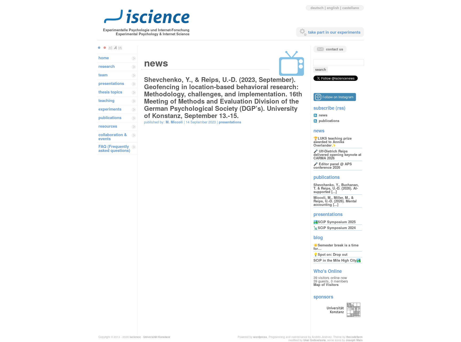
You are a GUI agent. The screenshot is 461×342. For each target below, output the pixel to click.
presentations (111, 83)
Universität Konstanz (156, 337)
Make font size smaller (110, 48)
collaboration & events (112, 136)
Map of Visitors (326, 284)
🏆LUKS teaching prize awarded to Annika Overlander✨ (332, 142)
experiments (109, 109)
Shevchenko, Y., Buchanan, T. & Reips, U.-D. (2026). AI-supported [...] (336, 188)
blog (318, 237)
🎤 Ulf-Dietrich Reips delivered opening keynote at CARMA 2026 (337, 154)
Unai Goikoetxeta (314, 340)
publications (109, 117)
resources (107, 126)
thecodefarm (354, 337)
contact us (334, 49)
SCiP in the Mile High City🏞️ (337, 260)
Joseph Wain (354, 340)
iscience (135, 337)
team (103, 75)
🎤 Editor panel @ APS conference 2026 (332, 165)
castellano (350, 8)
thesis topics (110, 92)
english (333, 8)
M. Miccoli (174, 121)
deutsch (317, 8)
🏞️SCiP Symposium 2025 (334, 221)
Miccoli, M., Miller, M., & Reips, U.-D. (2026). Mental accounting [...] (335, 201)
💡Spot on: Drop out (330, 254)
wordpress (260, 337)
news (323, 114)
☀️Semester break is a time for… (336, 246)
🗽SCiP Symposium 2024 (334, 227)
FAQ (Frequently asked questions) (114, 148)
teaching (106, 100)
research (106, 66)
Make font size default (115, 48)
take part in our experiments (334, 32)
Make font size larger (120, 48)
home (103, 58)
